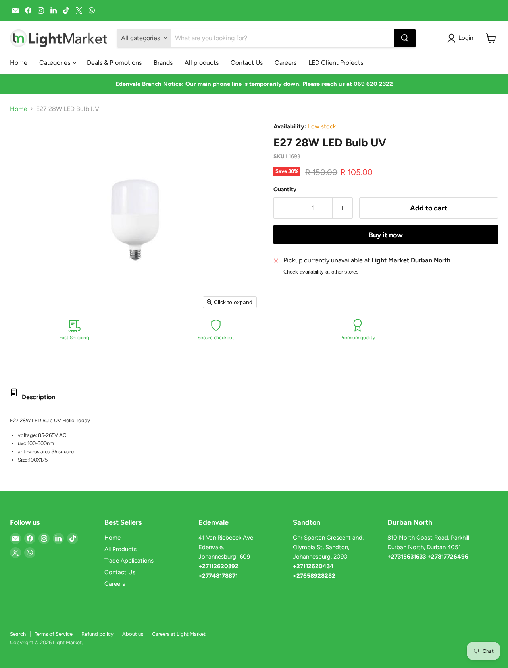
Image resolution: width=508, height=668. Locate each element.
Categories (55, 62)
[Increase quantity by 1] (343, 208)
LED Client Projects (335, 62)
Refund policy (97, 634)
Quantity (284, 189)
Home (18, 62)
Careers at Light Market (179, 634)
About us (132, 634)
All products (202, 62)
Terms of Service (54, 634)
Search (18, 634)
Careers (285, 62)
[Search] (405, 38)
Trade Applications (129, 560)
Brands (163, 62)
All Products (120, 549)
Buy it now (386, 235)
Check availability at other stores (321, 272)
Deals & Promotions (114, 62)
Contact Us (247, 62)
